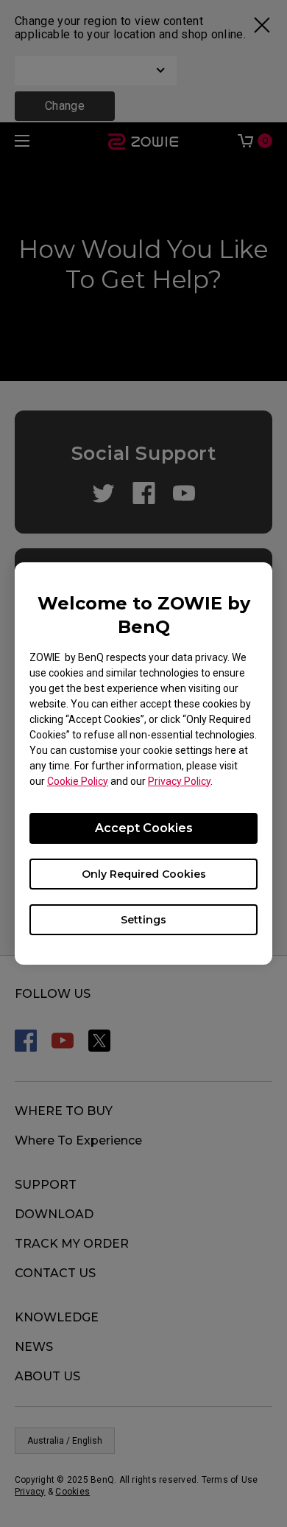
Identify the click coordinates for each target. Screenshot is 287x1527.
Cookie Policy (77, 781)
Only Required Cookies (144, 874)
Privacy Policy (179, 781)
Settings (143, 919)
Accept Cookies (144, 828)
